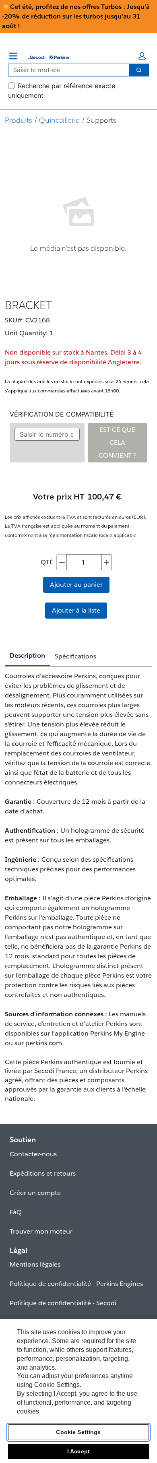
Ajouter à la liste (76, 610)
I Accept (78, 1451)
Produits (18, 120)
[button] (142, 56)
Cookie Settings (78, 1432)
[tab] (27, 656)
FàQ (16, 1212)
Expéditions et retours (43, 1173)
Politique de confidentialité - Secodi (63, 1303)
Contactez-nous (33, 1154)
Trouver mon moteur (41, 1231)
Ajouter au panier (76, 584)
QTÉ (47, 562)
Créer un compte (35, 1193)
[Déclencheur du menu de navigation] (13, 56)
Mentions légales (35, 1264)
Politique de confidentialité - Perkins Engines (76, 1283)
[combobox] (65, 70)
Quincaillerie (59, 120)
